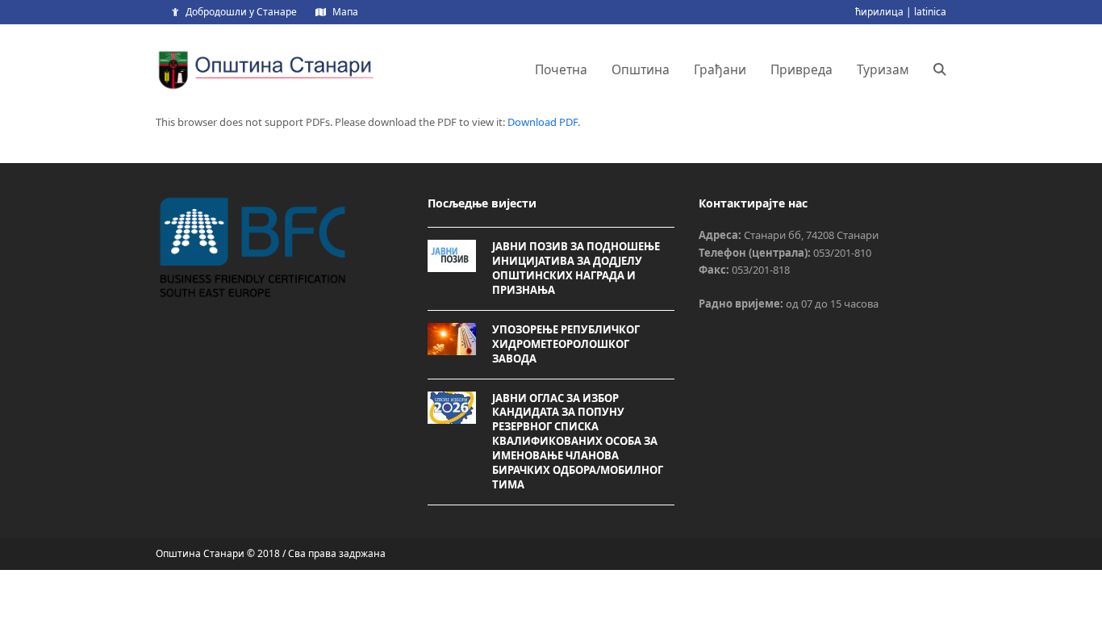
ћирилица (879, 12)
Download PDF (542, 122)
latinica (930, 12)
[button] (939, 69)
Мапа (345, 12)
